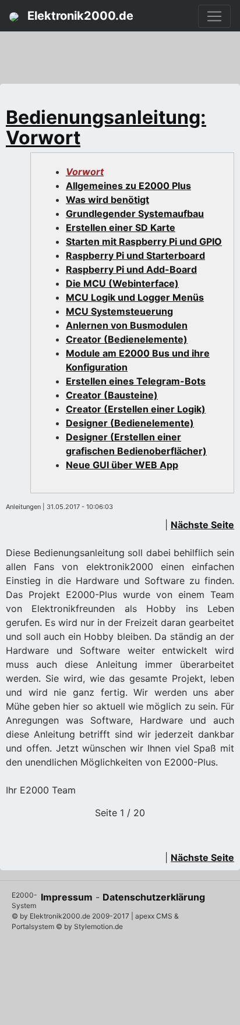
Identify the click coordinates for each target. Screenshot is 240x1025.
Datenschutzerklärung (154, 897)
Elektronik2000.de (78, 16)
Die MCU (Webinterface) (122, 283)
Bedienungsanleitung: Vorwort (106, 127)
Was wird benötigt (107, 199)
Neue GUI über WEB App (122, 465)
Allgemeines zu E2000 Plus (128, 185)
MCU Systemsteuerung (119, 311)
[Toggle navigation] (214, 16)
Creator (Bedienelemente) (127, 339)
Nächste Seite (202, 525)
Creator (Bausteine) (112, 395)
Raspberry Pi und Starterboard (135, 255)
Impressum (67, 897)
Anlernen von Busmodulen (127, 325)
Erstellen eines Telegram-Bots (136, 381)
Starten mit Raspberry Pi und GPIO (144, 241)
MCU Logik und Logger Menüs (135, 297)
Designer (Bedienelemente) (130, 423)
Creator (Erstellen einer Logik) (136, 409)
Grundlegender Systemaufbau (135, 213)
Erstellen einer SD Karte (120, 227)
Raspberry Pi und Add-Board (131, 269)
